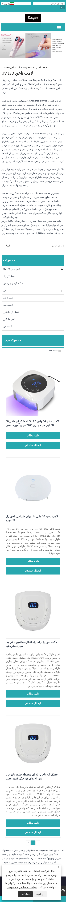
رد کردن (40, 894)
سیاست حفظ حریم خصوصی (22, 887)
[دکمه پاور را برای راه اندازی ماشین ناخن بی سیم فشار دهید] (33, 636)
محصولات (27, 67)
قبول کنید (25, 894)
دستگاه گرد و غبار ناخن (13, 283)
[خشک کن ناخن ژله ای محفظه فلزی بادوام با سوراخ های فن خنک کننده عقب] (33, 769)
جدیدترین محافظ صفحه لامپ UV (44, 193)
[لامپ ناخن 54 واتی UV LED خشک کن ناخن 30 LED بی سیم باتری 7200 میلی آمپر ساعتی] (33, 416)
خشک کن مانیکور (11, 312)
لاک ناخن (7, 326)
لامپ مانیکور (9, 319)
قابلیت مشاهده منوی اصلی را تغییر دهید (59, 27)
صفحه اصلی (41, 67)
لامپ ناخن (8, 298)
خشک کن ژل (9, 276)
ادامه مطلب (33, 435)
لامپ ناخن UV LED (11, 67)
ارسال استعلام (33, 445)
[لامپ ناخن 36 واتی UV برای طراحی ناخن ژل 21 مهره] (33, 511)
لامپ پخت (8, 305)
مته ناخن (7, 291)
